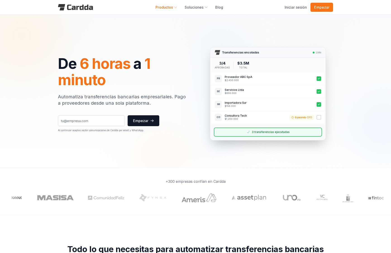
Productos (164, 7)
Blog (219, 7)
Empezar (321, 7)
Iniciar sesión (296, 7)
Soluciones (194, 7)
